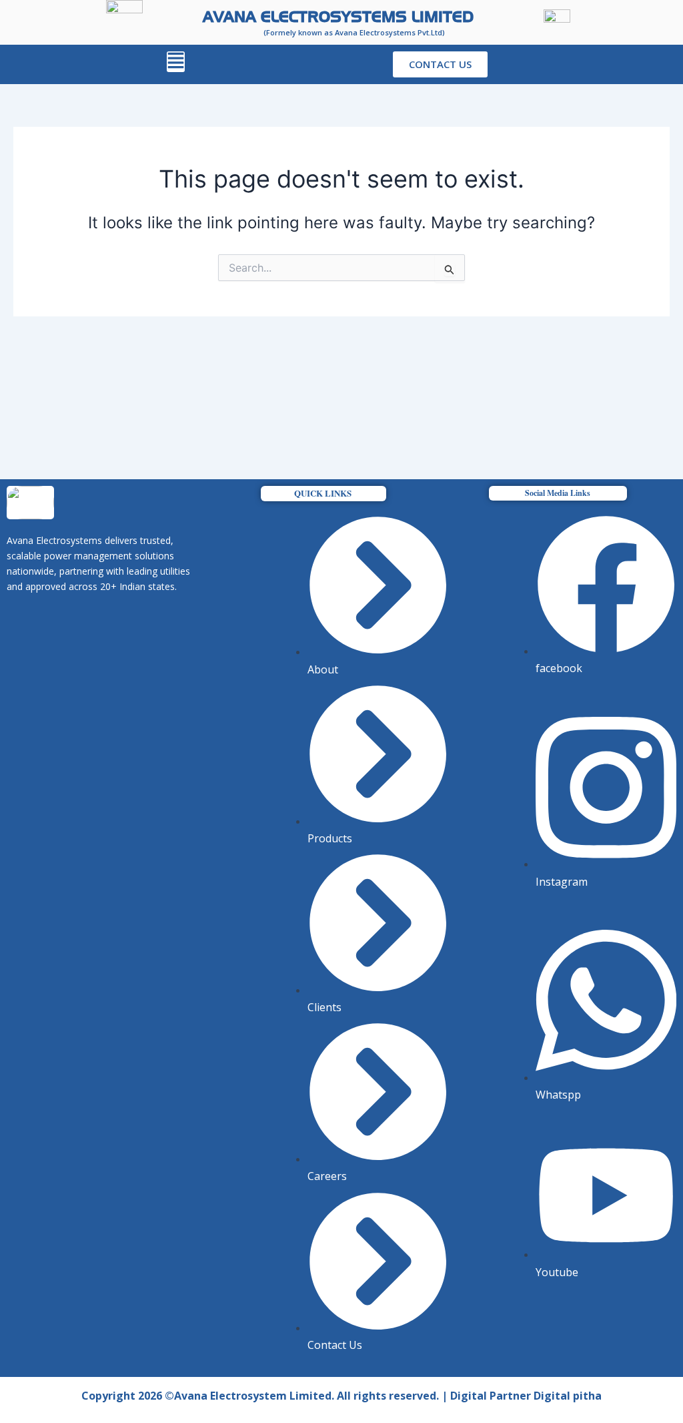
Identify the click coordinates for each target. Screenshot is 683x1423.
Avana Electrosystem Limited (252, 1395)
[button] (176, 61)
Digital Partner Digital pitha (526, 1395)
